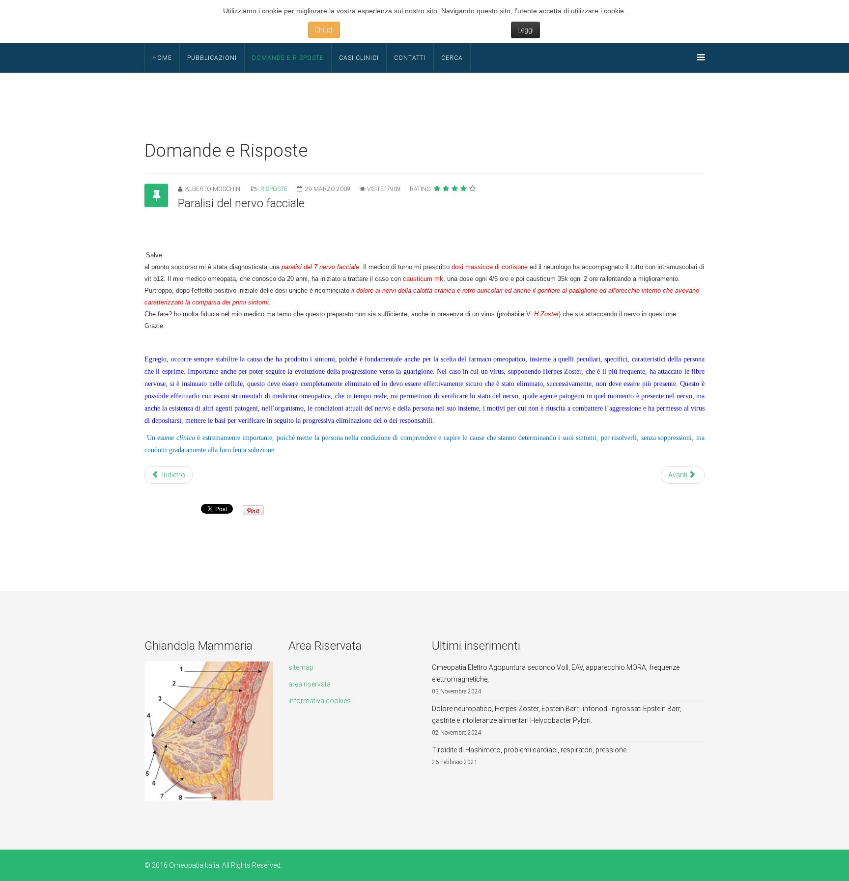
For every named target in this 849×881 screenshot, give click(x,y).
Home (162, 58)
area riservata (309, 684)
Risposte (273, 189)
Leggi (525, 30)
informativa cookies (319, 701)
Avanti (678, 475)
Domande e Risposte (288, 58)
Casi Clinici (359, 58)
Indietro (173, 475)
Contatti (410, 58)
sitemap (300, 667)
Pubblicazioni (212, 58)
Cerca (452, 58)
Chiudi (324, 30)
